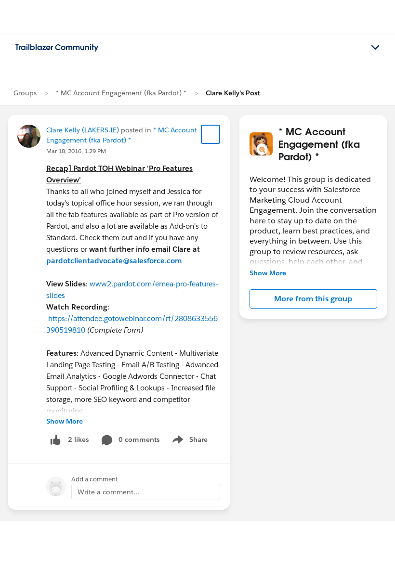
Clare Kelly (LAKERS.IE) (82, 130)
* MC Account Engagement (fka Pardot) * (121, 93)
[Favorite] (210, 134)
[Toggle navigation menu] (375, 47)
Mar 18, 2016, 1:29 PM (76, 151)
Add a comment (94, 479)
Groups (25, 93)
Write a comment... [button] (108, 492)
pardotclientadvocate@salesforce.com (114, 260)
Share (188, 441)
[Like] (55, 439)
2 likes (78, 439)
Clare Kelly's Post (233, 93)
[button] (313, 299)
